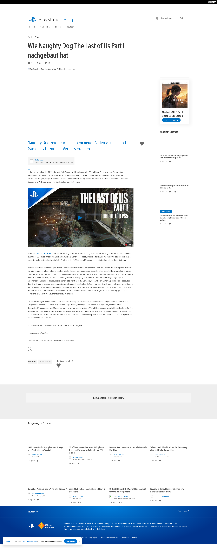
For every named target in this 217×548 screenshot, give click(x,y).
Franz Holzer (37, 454)
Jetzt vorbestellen (171, 120)
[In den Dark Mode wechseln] (157, 18)
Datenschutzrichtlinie (109, 537)
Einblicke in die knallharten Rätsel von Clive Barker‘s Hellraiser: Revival (167, 490)
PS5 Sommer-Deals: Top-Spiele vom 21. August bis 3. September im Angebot (46, 448)
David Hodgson (79, 457)
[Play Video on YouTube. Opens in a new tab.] (128, 244)
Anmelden (166, 18)
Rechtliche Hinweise (130, 537)
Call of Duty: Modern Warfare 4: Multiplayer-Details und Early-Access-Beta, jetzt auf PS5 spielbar (86, 450)
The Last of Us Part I (44, 253)
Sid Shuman (39, 160)
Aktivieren (71, 541)
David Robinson (38, 493)
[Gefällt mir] (170, 161)
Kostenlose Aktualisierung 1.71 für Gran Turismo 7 (47, 489)
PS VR (41, 27)
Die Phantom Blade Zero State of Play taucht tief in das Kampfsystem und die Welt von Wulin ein (174, 218)
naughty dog (32, 361)
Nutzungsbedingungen (87, 537)
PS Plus (58, 27)
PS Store (49, 27)
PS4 (36, 27)
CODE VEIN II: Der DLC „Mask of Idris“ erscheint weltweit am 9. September (127, 490)
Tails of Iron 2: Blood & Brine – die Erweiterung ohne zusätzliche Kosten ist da (168, 448)
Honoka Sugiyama (121, 496)
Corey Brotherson (162, 496)
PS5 (31, 27)
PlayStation (56, 19)
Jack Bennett (160, 454)
